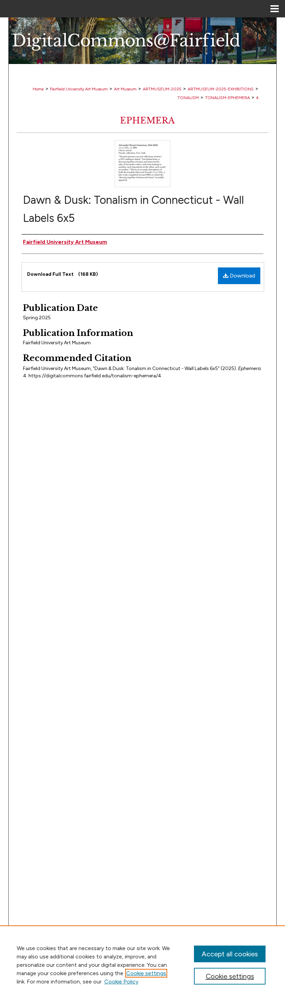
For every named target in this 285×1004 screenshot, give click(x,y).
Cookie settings (146, 973)
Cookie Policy (121, 981)
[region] (142, 964)
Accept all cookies (230, 954)
